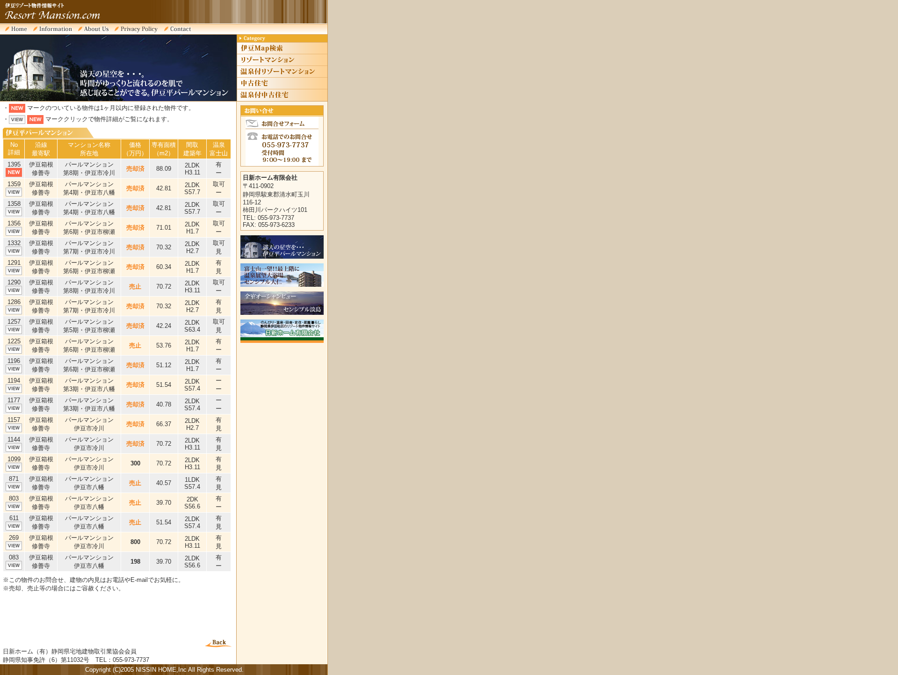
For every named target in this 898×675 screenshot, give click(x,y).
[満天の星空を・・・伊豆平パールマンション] (282, 257)
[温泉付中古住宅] (282, 99)
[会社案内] (96, 32)
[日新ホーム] (282, 341)
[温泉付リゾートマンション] (282, 76)
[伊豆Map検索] (282, 52)
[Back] (218, 645)
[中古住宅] (282, 87)
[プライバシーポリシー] (139, 32)
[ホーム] (19, 32)
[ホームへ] (65, 22)
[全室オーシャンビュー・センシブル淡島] (282, 313)
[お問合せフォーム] (180, 32)
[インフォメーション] (55, 32)
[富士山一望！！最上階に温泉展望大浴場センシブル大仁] (282, 285)
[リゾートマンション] (282, 64)
